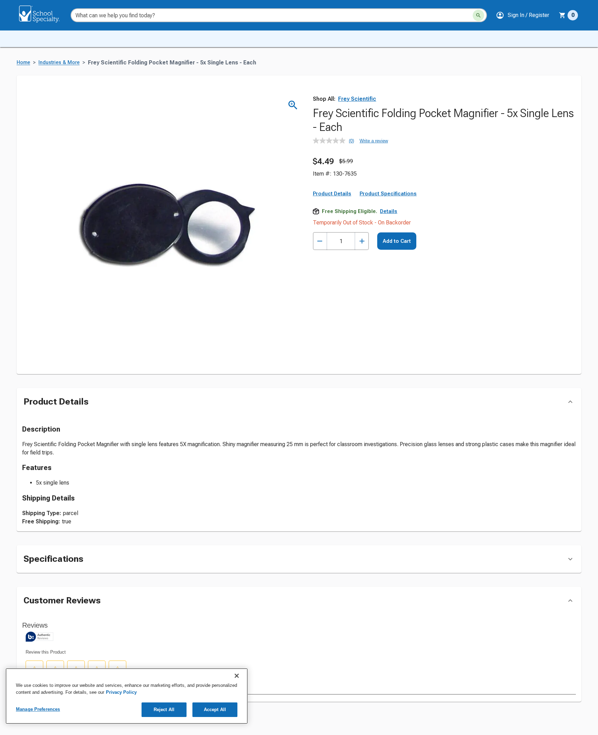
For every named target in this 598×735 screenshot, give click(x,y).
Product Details (332, 194)
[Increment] (362, 241)
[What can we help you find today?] (478, 15)
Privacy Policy (121, 692)
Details (388, 211)
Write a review (374, 140)
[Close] (236, 675)
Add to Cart (397, 241)
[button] (522, 15)
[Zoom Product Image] (293, 105)
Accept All (215, 709)
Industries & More (59, 62)
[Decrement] (320, 241)
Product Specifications (388, 194)
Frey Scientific (357, 99)
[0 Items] (562, 15)
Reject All (164, 709)
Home (23, 62)
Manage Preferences (38, 709)
